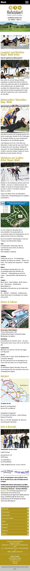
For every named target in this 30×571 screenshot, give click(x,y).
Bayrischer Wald (5, 491)
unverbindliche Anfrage (15, 558)
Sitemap (15, 563)
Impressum (15, 561)
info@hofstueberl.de (15, 18)
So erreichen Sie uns (15, 560)
